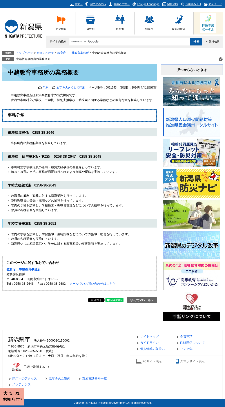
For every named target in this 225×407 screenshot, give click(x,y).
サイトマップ (149, 336)
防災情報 (61, 28)
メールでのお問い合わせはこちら (92, 283)
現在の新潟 (178, 28)
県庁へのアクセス (24, 378)
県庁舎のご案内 (59, 378)
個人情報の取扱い (152, 349)
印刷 (45, 87)
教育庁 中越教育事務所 (73, 52)
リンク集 (186, 349)
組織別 (149, 28)
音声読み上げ (193, 4)
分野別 (90, 28)
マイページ (215, 4)
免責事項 (186, 336)
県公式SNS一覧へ (141, 300)
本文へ (79, 4)
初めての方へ (98, 4)
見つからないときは (192, 70)
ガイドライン (149, 342)
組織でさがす (45, 52)
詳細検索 (214, 41)
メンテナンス (21, 384)
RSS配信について (192, 342)
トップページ (24, 52)
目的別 (120, 28)
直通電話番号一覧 (94, 378)
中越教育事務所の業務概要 (33, 59)
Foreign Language (148, 4)
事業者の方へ (122, 4)
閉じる (221, 59)
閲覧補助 (172, 4)
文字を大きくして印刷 (70, 87)
